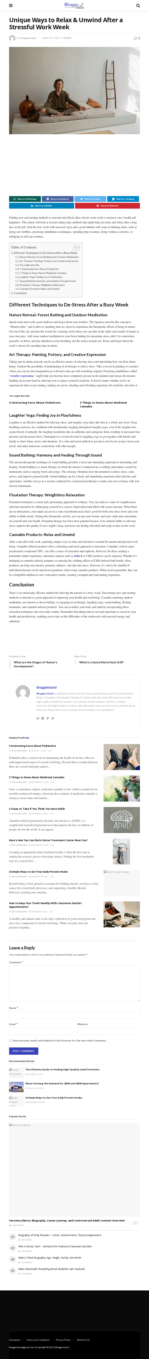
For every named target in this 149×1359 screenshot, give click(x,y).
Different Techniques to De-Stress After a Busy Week (45, 252)
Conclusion (20, 293)
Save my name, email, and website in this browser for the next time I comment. (59, 1040)
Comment (16, 962)
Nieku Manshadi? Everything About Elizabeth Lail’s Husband (51, 1269)
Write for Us (83, 1339)
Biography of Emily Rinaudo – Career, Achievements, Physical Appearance (59, 1235)
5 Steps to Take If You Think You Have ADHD (37, 808)
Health (67, 37)
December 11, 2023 (40, 845)
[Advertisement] (74, 165)
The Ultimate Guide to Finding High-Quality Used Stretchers (62, 1069)
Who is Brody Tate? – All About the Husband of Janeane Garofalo (55, 1246)
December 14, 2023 (40, 813)
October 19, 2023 (35, 1074)
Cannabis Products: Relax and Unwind (40, 288)
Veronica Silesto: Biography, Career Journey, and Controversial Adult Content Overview (67, 1220)
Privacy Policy (63, 1339)
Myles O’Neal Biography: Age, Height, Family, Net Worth (49, 1257)
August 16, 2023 (51, 37)
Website (82, 1024)
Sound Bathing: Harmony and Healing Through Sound (48, 281)
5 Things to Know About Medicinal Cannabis (43, 273)
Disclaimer (14, 1339)
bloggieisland (28, 37)
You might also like (29, 265)
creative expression (21, 376)
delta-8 (78, 556)
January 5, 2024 (38, 751)
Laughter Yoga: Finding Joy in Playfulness (41, 277)
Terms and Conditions (38, 1339)
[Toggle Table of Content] (75, 247)
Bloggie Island (45, 693)
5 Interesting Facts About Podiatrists (39, 269)
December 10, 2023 (40, 876)
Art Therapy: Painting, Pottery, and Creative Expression (49, 261)
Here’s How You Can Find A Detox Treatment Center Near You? (48, 840)
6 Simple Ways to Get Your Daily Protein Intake (38, 871)
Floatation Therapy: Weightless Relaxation (42, 285)
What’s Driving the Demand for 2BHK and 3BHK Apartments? (62, 1083)
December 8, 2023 (39, 911)
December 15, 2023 (40, 782)
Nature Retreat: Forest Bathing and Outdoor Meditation (49, 257)
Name (14, 1008)
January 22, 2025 (35, 1088)
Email (13, 1024)
